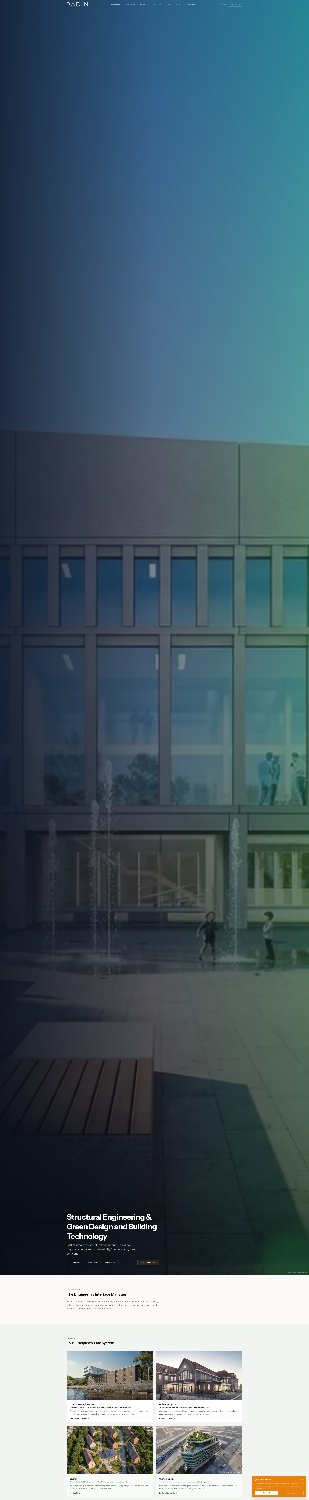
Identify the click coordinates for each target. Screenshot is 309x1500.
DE (218, 4)
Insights (157, 4)
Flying (177, 4)
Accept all (266, 1493)
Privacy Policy (260, 1488)
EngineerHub (189, 4)
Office (167, 4)
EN (222, 4)
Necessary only (291, 1493)
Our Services (75, 1262)
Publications (110, 1262)
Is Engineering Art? (148, 1262)
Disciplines (115, 4)
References (145, 4)
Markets (129, 4)
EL (225, 4)
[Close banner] (302, 1479)
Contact (234, 4)
